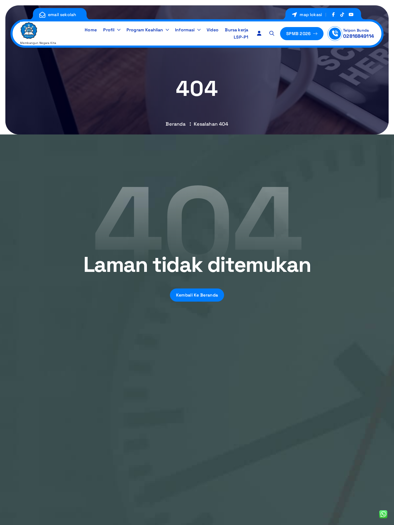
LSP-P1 (241, 37)
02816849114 (358, 36)
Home (91, 30)
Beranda (175, 124)
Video (212, 30)
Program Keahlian (145, 30)
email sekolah (62, 14)
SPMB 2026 (299, 33)
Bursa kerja (236, 30)
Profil (108, 30)
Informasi (185, 30)
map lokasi (311, 14)
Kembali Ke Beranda (197, 295)
